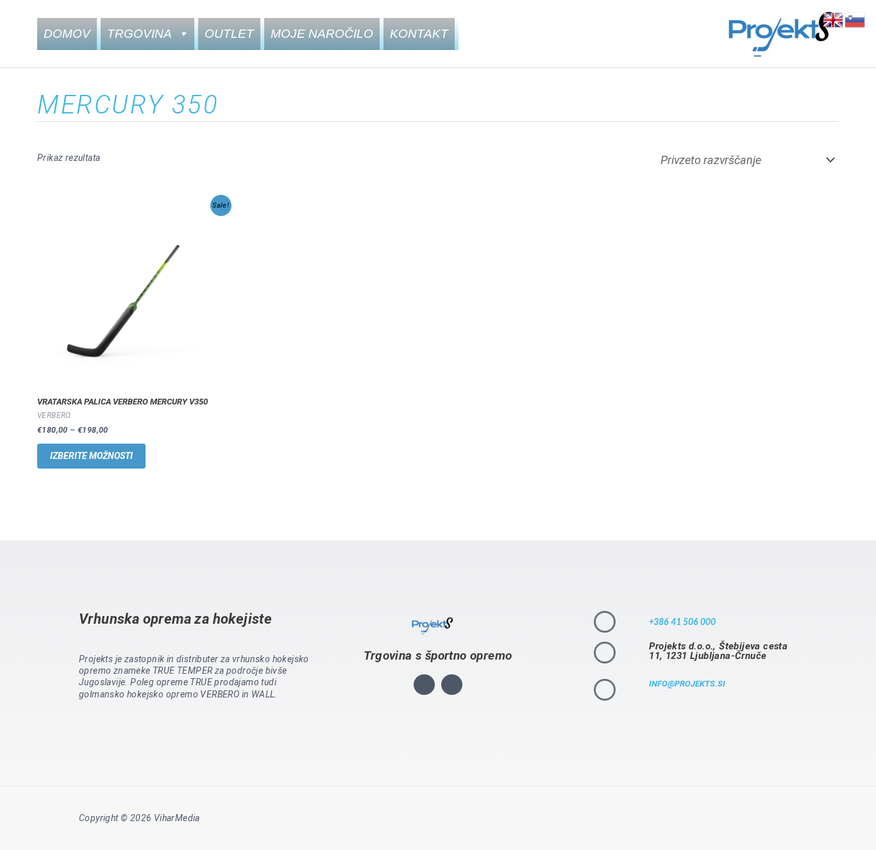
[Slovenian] (855, 19)
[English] (834, 19)
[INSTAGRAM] (424, 685)
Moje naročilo (322, 33)
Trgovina (139, 33)
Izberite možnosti (91, 456)
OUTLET (229, 33)
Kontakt (419, 33)
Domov (67, 33)
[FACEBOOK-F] (451, 685)
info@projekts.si (687, 683)
